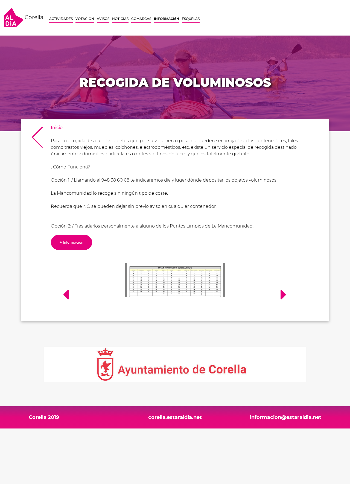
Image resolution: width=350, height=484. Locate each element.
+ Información (71, 242)
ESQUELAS (191, 19)
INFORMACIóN (166, 19)
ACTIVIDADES (61, 19)
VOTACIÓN (84, 19)
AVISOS (103, 19)
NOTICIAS (120, 19)
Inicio (57, 127)
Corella (33, 17)
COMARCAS (141, 19)
